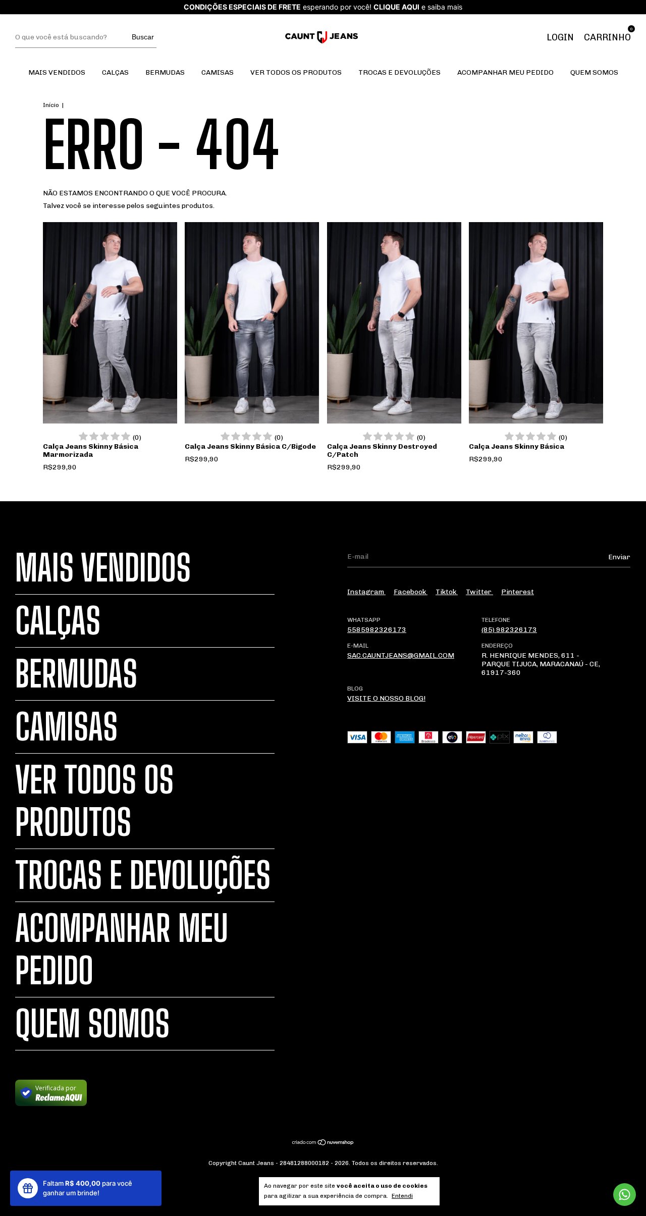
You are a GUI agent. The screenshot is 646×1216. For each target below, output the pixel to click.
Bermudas (165, 72)
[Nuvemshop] (323, 1143)
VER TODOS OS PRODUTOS (296, 72)
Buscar (143, 37)
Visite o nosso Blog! (386, 698)
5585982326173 (376, 629)
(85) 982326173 (509, 629)
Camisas (217, 72)
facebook (410, 592)
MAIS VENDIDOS (56, 72)
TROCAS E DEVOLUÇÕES (399, 72)
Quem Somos (594, 72)
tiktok (447, 592)
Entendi (402, 1195)
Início (51, 105)
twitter (479, 592)
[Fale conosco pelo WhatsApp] (624, 1194)
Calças (115, 72)
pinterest (517, 592)
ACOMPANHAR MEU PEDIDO (505, 72)
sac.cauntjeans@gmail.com (400, 655)
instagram (366, 592)
